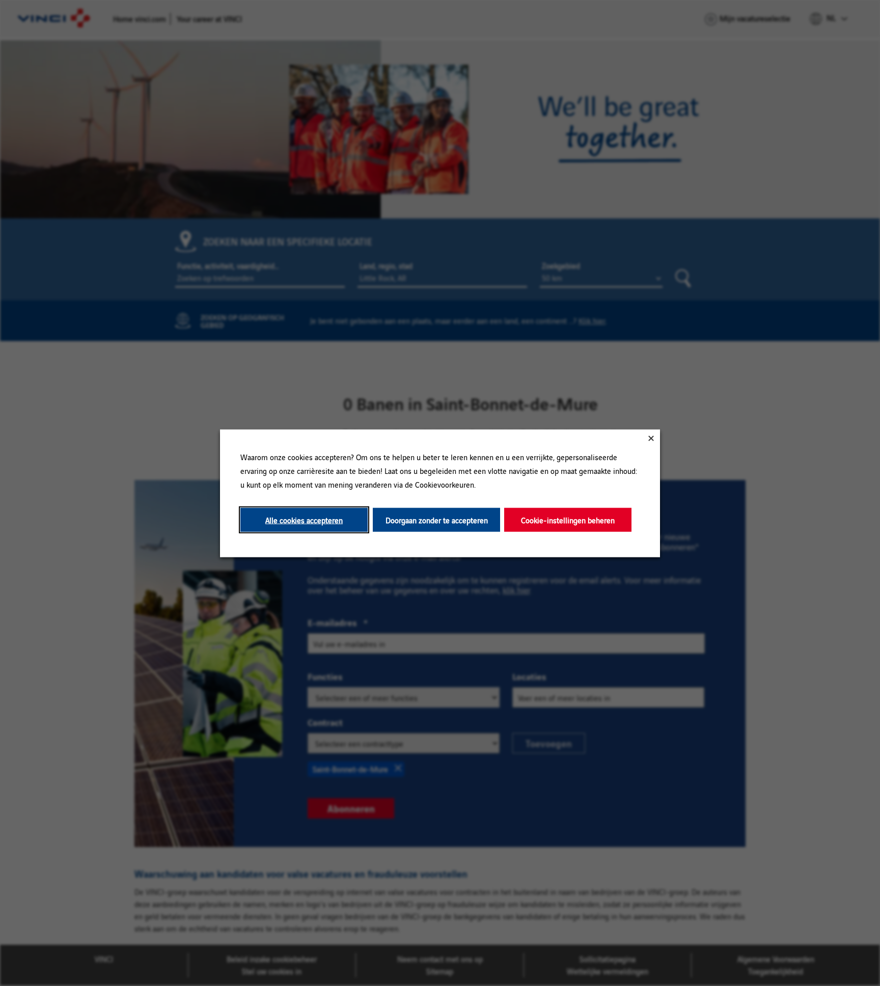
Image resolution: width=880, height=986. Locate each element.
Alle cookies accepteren (304, 519)
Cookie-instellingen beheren (568, 519)
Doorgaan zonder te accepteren (437, 519)
